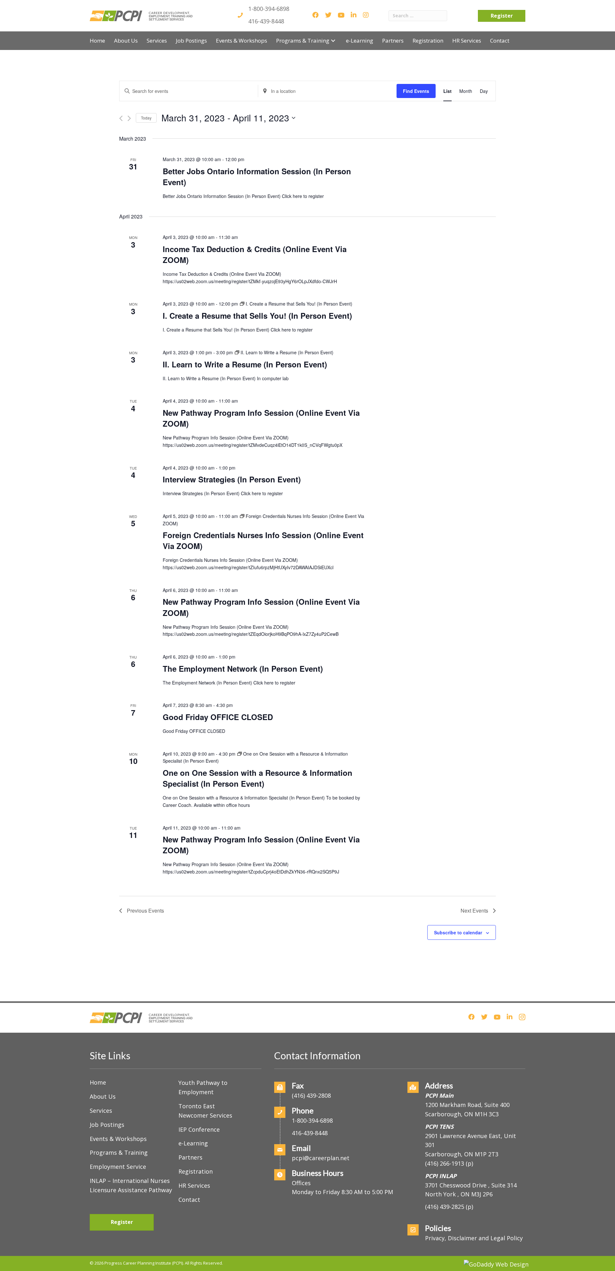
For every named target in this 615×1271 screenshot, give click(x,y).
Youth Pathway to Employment (202, 1087)
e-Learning (193, 1143)
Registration (195, 1171)
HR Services (194, 1185)
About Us (103, 1096)
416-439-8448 (266, 21)
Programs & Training (119, 1152)
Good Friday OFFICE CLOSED (218, 716)
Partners (190, 1157)
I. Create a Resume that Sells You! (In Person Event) (257, 315)
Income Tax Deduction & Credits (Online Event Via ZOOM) (255, 254)
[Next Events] (129, 118)
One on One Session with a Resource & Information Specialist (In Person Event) (257, 778)
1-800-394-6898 (268, 8)
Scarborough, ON (461, 1154)
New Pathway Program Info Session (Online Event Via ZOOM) (261, 418)
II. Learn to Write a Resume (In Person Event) (245, 364)
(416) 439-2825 (444, 1206)
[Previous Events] (121, 118)
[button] (333, 40)
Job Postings (107, 1124)
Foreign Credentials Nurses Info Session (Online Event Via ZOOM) (263, 540)
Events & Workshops (118, 1139)
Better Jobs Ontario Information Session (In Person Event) (257, 176)
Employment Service (118, 1166)
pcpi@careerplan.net (320, 1158)
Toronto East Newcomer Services (205, 1110)
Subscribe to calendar (458, 932)
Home (98, 1082)
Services (101, 1110)
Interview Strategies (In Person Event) (232, 479)
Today (146, 117)
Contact (189, 1199)
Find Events (416, 91)
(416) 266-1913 (444, 1163)
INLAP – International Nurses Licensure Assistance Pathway (131, 1185)
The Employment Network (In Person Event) (243, 668)
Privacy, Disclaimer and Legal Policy (474, 1238)
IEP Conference (199, 1129)
